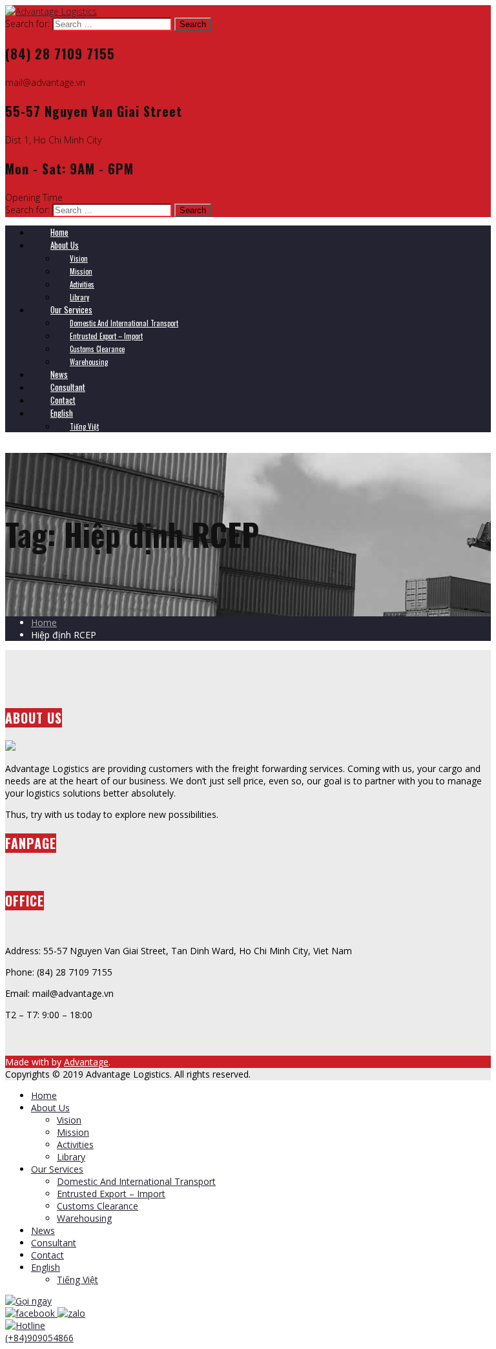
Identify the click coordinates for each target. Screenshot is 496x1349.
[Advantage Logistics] (51, 11)
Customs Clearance (97, 1206)
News (43, 1230)
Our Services (57, 1169)
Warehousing (84, 1218)
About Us (50, 1108)
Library (71, 1157)
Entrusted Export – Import (111, 1193)
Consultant (53, 1243)
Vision (69, 1120)
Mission (73, 1132)
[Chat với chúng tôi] (31, 1313)
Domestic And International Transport (136, 1181)
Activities (75, 1144)
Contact (47, 1255)
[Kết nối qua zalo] (71, 1313)
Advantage (86, 1062)
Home (44, 622)
